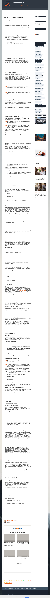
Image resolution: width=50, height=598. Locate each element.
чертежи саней (37, 112)
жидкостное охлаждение (39, 59)
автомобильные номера (39, 44)
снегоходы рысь (38, 102)
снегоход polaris (38, 99)
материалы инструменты (39, 72)
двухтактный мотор (38, 56)
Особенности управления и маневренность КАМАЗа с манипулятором (39, 159)
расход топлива (37, 81)
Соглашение (22, 588)
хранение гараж (38, 109)
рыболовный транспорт (39, 85)
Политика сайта (17, 588)
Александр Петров (10, 520)
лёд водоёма (37, 70)
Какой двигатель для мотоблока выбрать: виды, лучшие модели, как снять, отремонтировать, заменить (23, 543)
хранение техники (38, 110)
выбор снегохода (38, 51)
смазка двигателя (38, 96)
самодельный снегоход (39, 88)
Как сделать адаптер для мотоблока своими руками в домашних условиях (9, 543)
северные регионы (38, 93)
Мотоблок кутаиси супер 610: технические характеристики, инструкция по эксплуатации (22, 559)
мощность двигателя (38, 75)
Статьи (37, 39)
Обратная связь (10, 588)
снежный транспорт (38, 104)
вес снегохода (37, 48)
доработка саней (38, 57)
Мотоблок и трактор (14, 20)
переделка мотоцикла (39, 80)
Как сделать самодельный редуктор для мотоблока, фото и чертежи (9, 559)
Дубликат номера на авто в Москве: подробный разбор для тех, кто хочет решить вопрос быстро (40, 126)
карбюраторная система (39, 64)
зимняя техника (38, 62)
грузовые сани (37, 52)
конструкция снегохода (39, 67)
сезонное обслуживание (39, 94)
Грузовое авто (38, 34)
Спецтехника (38, 32)
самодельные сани (38, 86)
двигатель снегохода (38, 54)
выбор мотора (37, 49)
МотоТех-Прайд (18, 3)
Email (14, 569)
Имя (4, 569)
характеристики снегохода (39, 107)
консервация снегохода (39, 65)
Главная (5, 588)
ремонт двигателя (38, 83)
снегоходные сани (38, 101)
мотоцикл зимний (38, 73)
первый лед (37, 78)
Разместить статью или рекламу (31, 588)
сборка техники (37, 91)
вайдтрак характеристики (39, 46)
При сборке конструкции (22, 290)
